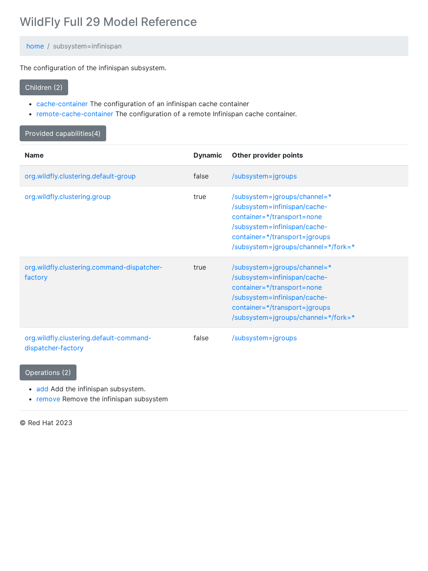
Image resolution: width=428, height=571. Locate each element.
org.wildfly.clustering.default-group (80, 176)
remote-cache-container (74, 114)
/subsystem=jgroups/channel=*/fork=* (293, 246)
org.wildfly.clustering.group (68, 196)
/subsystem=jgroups (264, 176)
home (35, 46)
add (42, 389)
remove (48, 399)
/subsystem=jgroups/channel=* (281, 196)
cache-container (62, 103)
